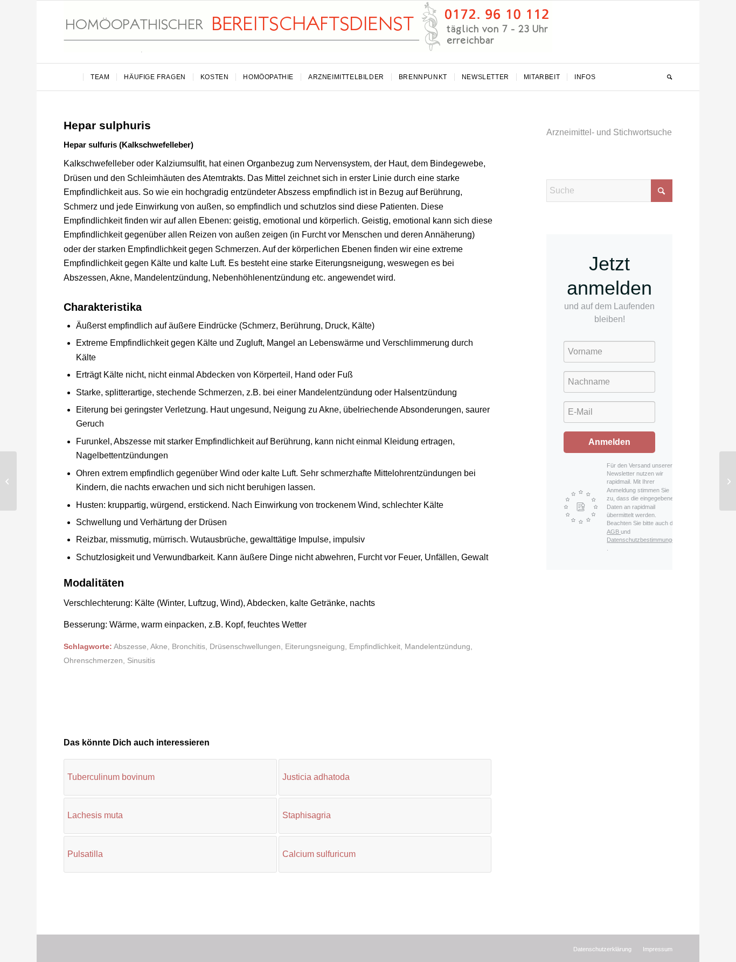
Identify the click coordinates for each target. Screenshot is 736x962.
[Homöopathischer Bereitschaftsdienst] (308, 32)
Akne (159, 646)
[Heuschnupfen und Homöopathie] (8, 481)
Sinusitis (141, 660)
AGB (614, 531)
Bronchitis (188, 646)
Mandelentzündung (437, 646)
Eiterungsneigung (315, 646)
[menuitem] (73, 77)
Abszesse (130, 646)
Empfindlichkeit (374, 646)
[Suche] (666, 77)
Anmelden (609, 442)
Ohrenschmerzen (93, 660)
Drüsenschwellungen (245, 646)
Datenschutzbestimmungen (642, 539)
